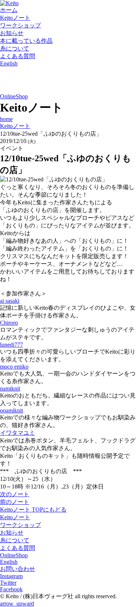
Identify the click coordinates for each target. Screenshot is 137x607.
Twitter (8, 583)
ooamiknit (11, 410)
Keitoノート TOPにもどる (33, 509)
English (9, 63)
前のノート (14, 502)
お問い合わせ (17, 569)
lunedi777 (11, 345)
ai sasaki (9, 301)
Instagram (11, 576)
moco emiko (14, 366)
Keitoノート (15, 18)
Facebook (11, 589)
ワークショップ (20, 25)
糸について (14, 48)
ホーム (9, 10)
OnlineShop (14, 96)
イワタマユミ (17, 433)
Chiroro (9, 323)
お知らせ (11, 33)
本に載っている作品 (26, 41)
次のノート (14, 494)
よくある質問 (17, 56)
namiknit (10, 388)
